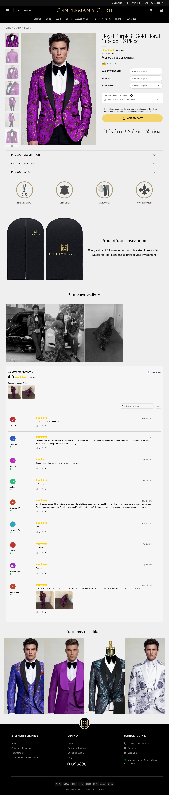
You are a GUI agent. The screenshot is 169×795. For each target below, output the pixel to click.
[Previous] (26, 88)
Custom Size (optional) (118, 95)
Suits (48, 19)
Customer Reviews (77, 748)
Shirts (69, 19)
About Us (72, 743)
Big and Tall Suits (22, 28)
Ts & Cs (101, 789)
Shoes (96, 19)
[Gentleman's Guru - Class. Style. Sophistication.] (84, 10)
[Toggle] (154, 155)
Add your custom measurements (120, 99)
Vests (58, 19)
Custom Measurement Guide (24, 757)
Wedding (106, 19)
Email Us (132, 748)
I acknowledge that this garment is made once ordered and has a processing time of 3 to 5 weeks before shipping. (130, 110)
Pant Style (108, 86)
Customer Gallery (76, 753)
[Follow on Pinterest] (84, 764)
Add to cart (135, 118)
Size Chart (112, 64)
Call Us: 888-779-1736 (139, 743)
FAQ (13, 743)
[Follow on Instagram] (74, 764)
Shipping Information (21, 748)
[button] (7, 10)
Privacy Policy (90, 789)
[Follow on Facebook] (69, 764)
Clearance (130, 19)
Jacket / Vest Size (111, 71)
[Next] (91, 88)
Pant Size (107, 78)
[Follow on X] (79, 764)
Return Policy (17, 753)
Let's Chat (132, 753)
